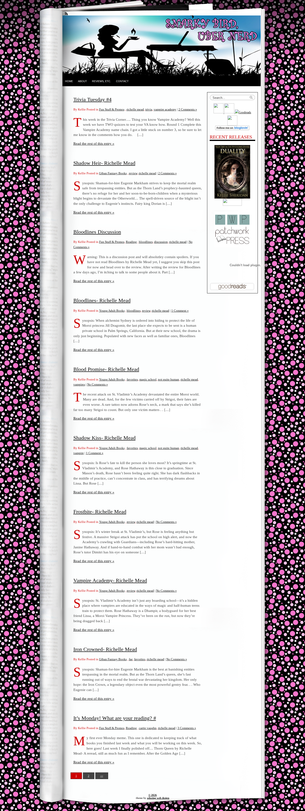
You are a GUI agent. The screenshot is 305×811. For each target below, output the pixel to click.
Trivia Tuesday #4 (92, 99)
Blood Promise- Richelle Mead (106, 369)
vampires (79, 384)
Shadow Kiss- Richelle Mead (104, 438)
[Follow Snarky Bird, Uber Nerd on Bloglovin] (232, 129)
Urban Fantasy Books (113, 173)
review (133, 173)
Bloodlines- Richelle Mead (102, 300)
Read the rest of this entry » (93, 143)
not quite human (168, 379)
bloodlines (146, 242)
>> (101, 775)
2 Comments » (187, 109)
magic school (148, 379)
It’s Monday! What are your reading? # (114, 718)
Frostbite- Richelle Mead (99, 512)
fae (131, 659)
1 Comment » (180, 310)
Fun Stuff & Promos (111, 109)
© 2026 (152, 795)
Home (69, 81)
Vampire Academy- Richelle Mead (110, 580)
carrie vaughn (148, 728)
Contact (122, 81)
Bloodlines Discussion (97, 232)
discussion (161, 242)
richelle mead (135, 109)
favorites (132, 379)
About (82, 81)
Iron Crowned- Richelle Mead (105, 649)
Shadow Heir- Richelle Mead (104, 163)
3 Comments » (187, 728)
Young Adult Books (112, 310)
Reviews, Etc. (101, 81)
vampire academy (165, 109)
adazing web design (158, 797)
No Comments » (97, 384)
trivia (148, 109)
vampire (78, 453)
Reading (131, 242)
